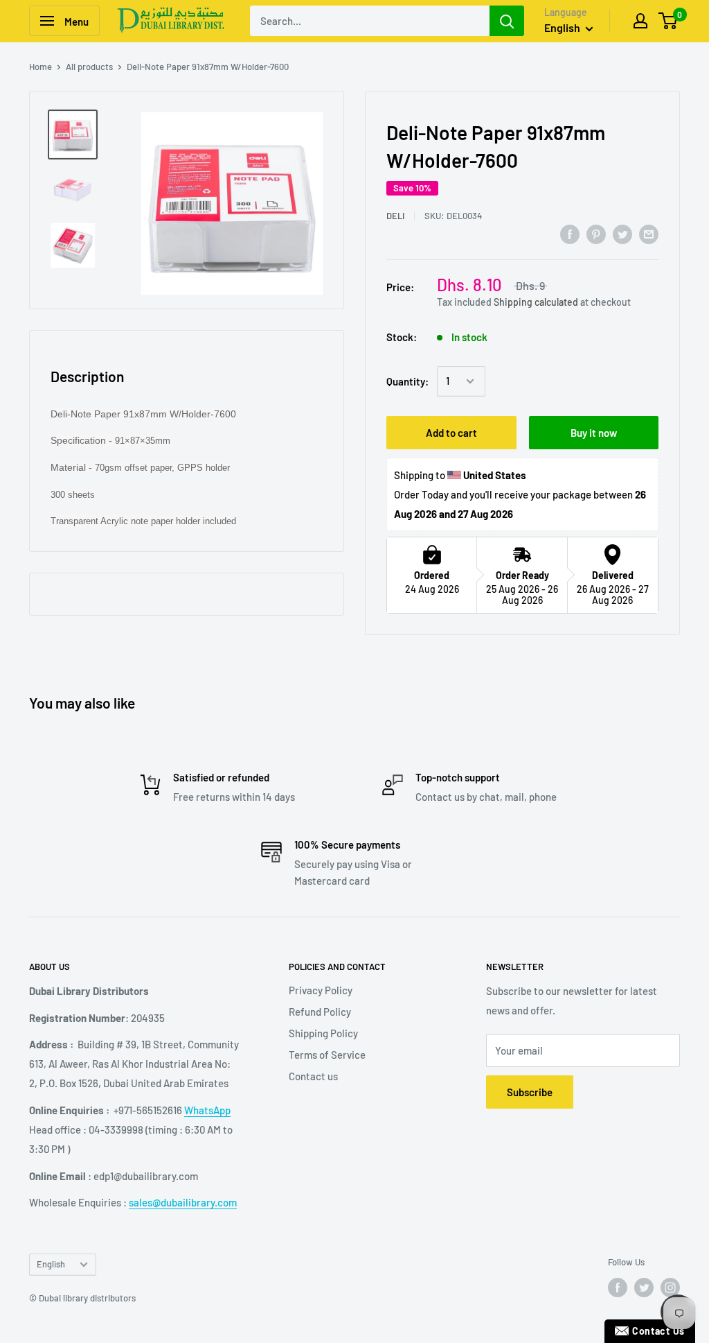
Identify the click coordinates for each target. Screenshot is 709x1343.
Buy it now (594, 432)
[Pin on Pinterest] (596, 233)
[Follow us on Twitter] (644, 1287)
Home (40, 66)
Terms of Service (327, 1054)
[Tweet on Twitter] (622, 233)
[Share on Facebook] (570, 233)
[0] (668, 20)
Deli (395, 215)
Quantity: (407, 381)
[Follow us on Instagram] (670, 1287)
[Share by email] (648, 233)
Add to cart (451, 432)
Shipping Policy (323, 1033)
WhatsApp (207, 1110)
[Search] (507, 21)
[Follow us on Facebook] (617, 1287)
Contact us (313, 1076)
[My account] (640, 20)
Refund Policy (320, 1011)
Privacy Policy (320, 990)
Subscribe (530, 1092)
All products (89, 66)
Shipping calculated (536, 302)
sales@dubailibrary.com (183, 1202)
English (51, 1264)
